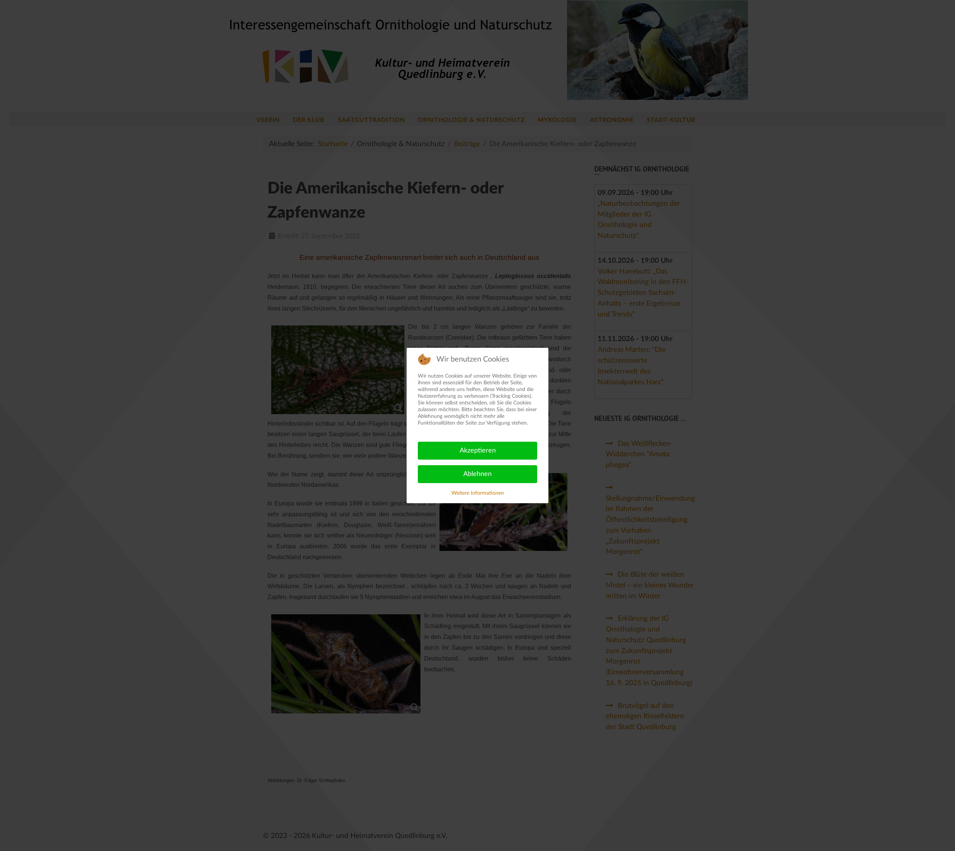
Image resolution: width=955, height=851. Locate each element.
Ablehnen (477, 474)
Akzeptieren (478, 450)
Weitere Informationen (477, 493)
